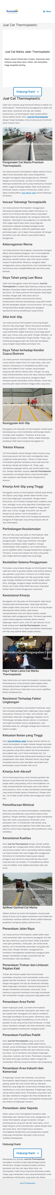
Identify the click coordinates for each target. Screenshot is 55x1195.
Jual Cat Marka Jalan (16, 741)
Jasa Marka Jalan (28, 193)
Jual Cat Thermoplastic (37, 117)
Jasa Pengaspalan (27, 1183)
